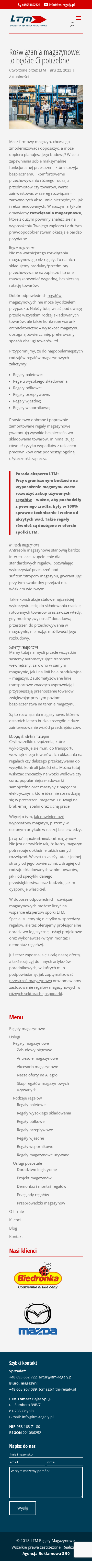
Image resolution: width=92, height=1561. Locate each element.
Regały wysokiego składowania (44, 1112)
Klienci (15, 1219)
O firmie (16, 1211)
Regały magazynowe (27, 1028)
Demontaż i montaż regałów (41, 1186)
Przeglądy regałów (33, 1194)
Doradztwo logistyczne (37, 1169)
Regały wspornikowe (35, 1146)
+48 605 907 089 (23, 1389)
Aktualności (19, 76)
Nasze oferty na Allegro (37, 1074)
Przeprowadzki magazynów (41, 1202)
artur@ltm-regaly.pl (56, 1377)
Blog (13, 1228)
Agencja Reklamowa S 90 (46, 1553)
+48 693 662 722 (23, 1377)
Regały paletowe (31, 1104)
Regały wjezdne (30, 1138)
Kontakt (16, 1236)
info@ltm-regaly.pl (38, 1416)
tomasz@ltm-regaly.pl (57, 1389)
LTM (42, 70)
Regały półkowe (30, 1121)
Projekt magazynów (34, 1177)
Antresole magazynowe (37, 1058)
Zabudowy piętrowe (34, 1049)
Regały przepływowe (35, 1129)
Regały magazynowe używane (43, 1154)
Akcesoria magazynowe (37, 1066)
